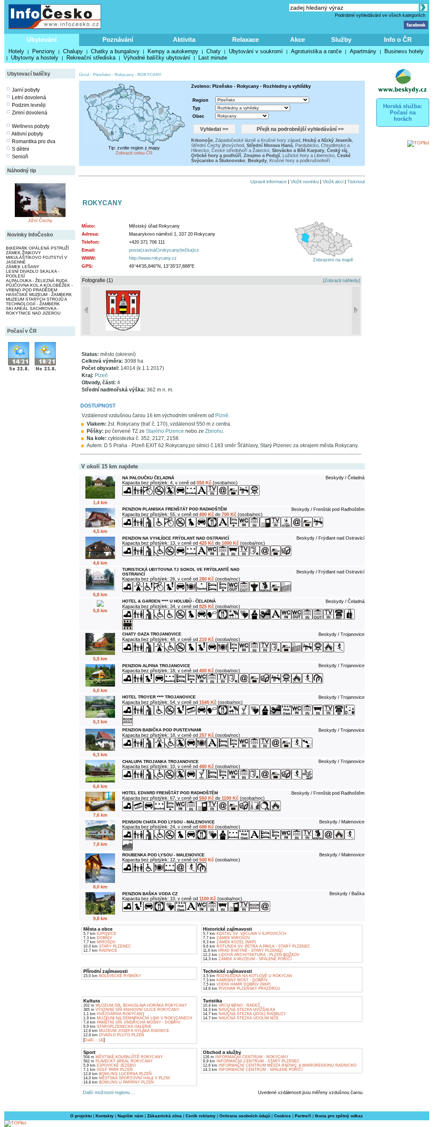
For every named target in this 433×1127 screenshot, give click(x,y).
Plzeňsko (102, 74)
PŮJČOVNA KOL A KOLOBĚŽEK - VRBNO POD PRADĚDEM (39, 287)
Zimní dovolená (29, 113)
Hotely (16, 51)
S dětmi (20, 149)
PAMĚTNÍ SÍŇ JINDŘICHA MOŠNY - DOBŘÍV (131, 1022)
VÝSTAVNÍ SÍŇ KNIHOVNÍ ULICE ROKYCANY (131, 1010)
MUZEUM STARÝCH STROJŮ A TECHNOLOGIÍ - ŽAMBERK (36, 301)
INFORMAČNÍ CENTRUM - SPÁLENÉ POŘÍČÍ (253, 1069)
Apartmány (363, 51)
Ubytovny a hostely (34, 57)
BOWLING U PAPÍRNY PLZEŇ (118, 1082)
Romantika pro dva (33, 141)
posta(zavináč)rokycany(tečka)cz (164, 250)
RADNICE (100, 950)
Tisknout (356, 181)
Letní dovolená (29, 97)
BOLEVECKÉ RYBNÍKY (112, 976)
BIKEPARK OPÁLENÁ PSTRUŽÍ (37, 248)
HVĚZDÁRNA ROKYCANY (114, 1014)
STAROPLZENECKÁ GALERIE (117, 1026)
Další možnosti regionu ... (107, 1092)
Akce (297, 39)
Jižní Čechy (40, 220)
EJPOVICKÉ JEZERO (109, 1065)
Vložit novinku (304, 181)
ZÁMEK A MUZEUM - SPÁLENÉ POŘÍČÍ (247, 959)
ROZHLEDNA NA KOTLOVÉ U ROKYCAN (247, 976)
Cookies (282, 1115)
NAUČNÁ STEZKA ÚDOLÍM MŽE (241, 1018)
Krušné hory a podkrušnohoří (299, 160)
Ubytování (42, 39)
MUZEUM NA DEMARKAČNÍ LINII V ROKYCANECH (137, 1018)
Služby (341, 39)
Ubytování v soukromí (256, 51)
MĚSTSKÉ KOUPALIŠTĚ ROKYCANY (123, 1057)
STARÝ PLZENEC (107, 946)
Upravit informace (268, 181)
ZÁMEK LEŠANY (22, 266)
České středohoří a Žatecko (240, 150)
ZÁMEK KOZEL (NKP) (229, 942)
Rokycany (124, 74)
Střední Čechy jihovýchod (217, 145)
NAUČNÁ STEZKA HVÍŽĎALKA (239, 1010)
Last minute (212, 57)
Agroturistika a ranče (316, 51)
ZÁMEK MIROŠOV (226, 938)
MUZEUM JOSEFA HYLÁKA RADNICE (126, 1031)
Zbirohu (214, 431)
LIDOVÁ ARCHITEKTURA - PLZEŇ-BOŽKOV (251, 955)
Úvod (84, 74)
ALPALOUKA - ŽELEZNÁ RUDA (37, 280)
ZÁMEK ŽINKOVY (23, 252)
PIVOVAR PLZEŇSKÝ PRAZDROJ (241, 988)
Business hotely (404, 51)
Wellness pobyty (30, 126)
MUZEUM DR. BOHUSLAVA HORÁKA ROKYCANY (135, 1005)
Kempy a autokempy (173, 51)
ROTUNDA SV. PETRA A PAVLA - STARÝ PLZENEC (256, 946)
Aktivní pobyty (27, 134)
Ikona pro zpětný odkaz (339, 1115)
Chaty (213, 51)
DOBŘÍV (97, 938)
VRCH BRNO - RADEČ (231, 1005)
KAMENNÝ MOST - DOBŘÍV (235, 980)
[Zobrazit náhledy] (341, 280)
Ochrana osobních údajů (244, 1115)
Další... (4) (94, 1040)
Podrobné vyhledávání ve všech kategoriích (380, 15)
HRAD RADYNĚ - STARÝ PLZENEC (243, 950)
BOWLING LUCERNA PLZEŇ (117, 1074)
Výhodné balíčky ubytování (156, 57)
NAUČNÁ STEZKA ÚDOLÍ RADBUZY (244, 1014)
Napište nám (130, 1115)
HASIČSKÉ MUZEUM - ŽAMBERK (39, 294)
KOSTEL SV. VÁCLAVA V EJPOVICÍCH (244, 933)
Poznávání (117, 39)
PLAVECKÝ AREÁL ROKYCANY (118, 1061)
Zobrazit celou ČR (134, 152)
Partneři (303, 1115)
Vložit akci (333, 181)
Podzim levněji (29, 105)
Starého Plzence (165, 431)
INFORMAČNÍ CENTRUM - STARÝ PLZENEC (251, 1061)
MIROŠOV (99, 942)
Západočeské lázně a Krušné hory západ (257, 140)
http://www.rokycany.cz (153, 258)
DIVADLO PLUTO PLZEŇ (113, 1035)
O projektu (81, 1115)
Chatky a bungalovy (115, 51)
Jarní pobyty (26, 90)
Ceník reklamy (201, 1115)
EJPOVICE (99, 933)
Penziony (43, 51)
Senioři (20, 157)
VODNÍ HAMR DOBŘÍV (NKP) (237, 984)
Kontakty (105, 1115)
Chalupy (73, 51)
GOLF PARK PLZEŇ (108, 1069)
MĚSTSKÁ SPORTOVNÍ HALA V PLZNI (126, 1078)
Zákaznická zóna (164, 1115)
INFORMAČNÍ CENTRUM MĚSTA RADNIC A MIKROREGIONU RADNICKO (279, 1065)
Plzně (221, 415)
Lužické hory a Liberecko (308, 155)
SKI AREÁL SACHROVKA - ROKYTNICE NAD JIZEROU (33, 310)
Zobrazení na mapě (333, 259)
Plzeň (101, 375)
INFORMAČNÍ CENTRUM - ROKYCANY (245, 1057)
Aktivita (184, 39)
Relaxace (245, 39)
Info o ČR (398, 39)
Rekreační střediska (90, 57)
